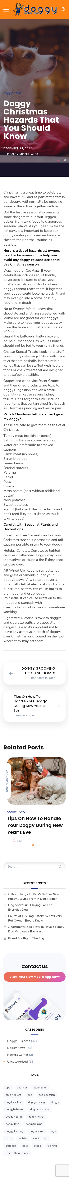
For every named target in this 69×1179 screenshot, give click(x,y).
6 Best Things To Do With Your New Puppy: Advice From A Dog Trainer (33, 896)
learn (9, 1138)
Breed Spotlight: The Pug (26, 938)
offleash (11, 1146)
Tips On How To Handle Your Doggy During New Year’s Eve (35, 825)
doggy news (35, 1117)
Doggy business (18, 1041)
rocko (37, 1146)
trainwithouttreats (17, 1153)
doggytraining (34, 1124)
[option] (34, 800)
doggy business (39, 1109)
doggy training (14, 1131)
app (8, 1087)
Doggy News (12, 93)
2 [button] (35, 845)
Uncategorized (17, 1062)
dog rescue (36, 1131)
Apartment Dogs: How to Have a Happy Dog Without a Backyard (36, 929)
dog (30, 1095)
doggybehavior (15, 1109)
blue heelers (13, 1095)
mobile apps (40, 1138)
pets (25, 1146)
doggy (55, 1102)
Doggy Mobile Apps (22, 154)
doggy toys (12, 1124)
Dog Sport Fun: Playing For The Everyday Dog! (30, 907)
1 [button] (33, 845)
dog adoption (47, 1095)
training (52, 1146)
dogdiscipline (14, 1102)
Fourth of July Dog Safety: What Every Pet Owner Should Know (35, 918)
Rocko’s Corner (17, 1055)
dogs (53, 1131)
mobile (23, 1138)
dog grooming (36, 1102)
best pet (22, 1087)
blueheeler (40, 1087)
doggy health (14, 1117)
